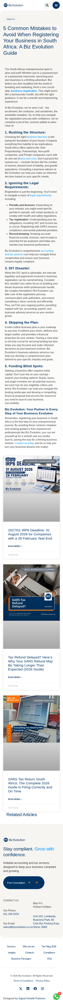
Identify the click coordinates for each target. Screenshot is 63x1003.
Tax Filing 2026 (49, 946)
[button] (56, 5)
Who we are (29, 946)
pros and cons (28, 158)
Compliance (49, 952)
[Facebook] (35, 989)
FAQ (49, 958)
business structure (36, 137)
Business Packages (21, 958)
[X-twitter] (20, 989)
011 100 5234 (11, 914)
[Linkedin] (28, 989)
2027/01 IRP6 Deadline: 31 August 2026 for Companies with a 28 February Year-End (30, 534)
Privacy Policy (43, 980)
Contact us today (24, 443)
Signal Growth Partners (31, 998)
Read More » (15, 546)
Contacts (29, 952)
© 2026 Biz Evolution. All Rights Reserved (31, 975)
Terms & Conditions (23, 980)
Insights (12, 952)
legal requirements (40, 195)
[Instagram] (42, 989)
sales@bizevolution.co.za (18, 927)
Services (11, 946)
